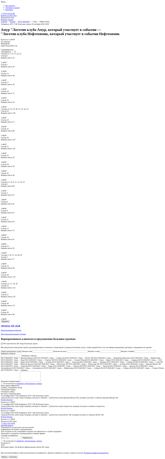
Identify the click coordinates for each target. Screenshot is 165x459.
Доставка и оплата (12, 8)
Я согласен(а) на (22, 384)
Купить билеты (7, 400)
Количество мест (60, 351)
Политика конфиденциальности (96, 453)
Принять (4, 457)
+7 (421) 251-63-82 (8, 13)
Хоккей (12, 22)
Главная (4, 22)
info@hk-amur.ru (7, 425)
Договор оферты (7, 449)
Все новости (10, 6)
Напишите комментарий (10, 381)
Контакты (9, 10)
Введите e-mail (93, 351)
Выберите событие (8, 354)
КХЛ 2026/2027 (24, 22)
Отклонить (13, 457)
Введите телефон (127, 351)
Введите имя (27, 351)
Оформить (5, 321)
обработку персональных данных (29, 384)
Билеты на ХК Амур (9, 16)
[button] (82, 330)
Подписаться (27, 438)
